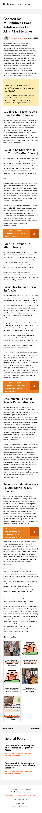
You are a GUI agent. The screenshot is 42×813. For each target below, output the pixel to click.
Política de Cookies (20, 807)
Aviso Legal (20, 803)
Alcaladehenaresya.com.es (16, 4)
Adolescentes (26, 753)
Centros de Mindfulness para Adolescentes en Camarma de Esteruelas (20, 765)
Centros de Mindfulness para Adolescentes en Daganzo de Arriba (19, 747)
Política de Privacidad (20, 799)
